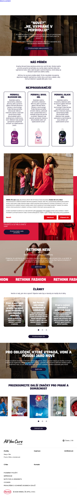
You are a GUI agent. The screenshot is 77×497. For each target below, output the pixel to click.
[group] (38, 119)
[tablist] (38, 330)
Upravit (8, 217)
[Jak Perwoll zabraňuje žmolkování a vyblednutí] (38, 312)
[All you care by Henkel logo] (13, 442)
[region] (38, 209)
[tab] (38, 330)
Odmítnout (50, 217)
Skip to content (5, 1)
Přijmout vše (64, 217)
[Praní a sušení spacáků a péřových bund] (62, 312)
